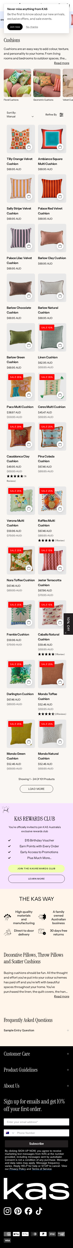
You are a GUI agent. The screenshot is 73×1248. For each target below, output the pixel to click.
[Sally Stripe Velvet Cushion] (21, 188)
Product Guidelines (21, 1069)
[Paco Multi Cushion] (21, 387)
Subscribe (36, 1143)
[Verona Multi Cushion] (21, 500)
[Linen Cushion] (52, 337)
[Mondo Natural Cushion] (52, 734)
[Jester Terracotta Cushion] (52, 560)
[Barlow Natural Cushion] (52, 288)
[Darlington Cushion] (21, 674)
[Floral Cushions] (17, 83)
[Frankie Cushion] (21, 614)
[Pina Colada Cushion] (52, 436)
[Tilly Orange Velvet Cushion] (21, 139)
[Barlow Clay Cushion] (52, 238)
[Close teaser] (65, 633)
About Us (11, 1085)
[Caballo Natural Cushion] (52, 614)
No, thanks (32, 26)
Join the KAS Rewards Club (37, 868)
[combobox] (9, 1132)
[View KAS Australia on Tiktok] (39, 1211)
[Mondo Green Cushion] (21, 734)
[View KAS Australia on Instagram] (7, 1211)
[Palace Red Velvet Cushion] (52, 188)
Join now (15, 26)
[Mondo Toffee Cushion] (52, 674)
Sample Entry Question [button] (19, 1030)
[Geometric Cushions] (47, 83)
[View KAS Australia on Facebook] (28, 1211)
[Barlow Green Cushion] (21, 337)
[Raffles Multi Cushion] (52, 500)
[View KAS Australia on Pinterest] (18, 1211)
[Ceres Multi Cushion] (52, 387)
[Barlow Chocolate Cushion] (21, 288)
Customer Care (17, 1053)
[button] (21, 478)
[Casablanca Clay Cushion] (21, 436)
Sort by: (11, 114)
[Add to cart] (28, 147)
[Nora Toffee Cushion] (21, 560)
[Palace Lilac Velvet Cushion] (21, 238)
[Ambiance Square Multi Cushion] (52, 139)
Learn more (36, 878)
